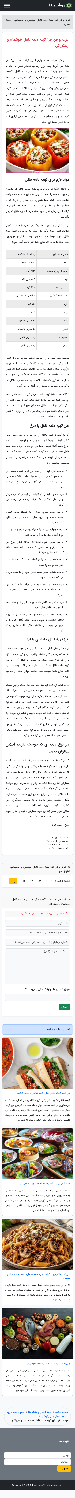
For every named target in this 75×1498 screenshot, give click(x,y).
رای (13, 881)
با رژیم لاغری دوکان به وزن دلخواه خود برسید (47, 1364)
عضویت (64, 1468)
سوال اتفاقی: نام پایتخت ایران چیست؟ (47, 989)
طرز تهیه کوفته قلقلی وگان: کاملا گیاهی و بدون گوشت (43, 1093)
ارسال (64, 1007)
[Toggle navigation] (7, 5)
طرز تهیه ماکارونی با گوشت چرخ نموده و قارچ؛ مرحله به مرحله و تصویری (38, 1276)
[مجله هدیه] (60, 5)
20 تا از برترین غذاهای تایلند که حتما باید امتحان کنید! (44, 1183)
